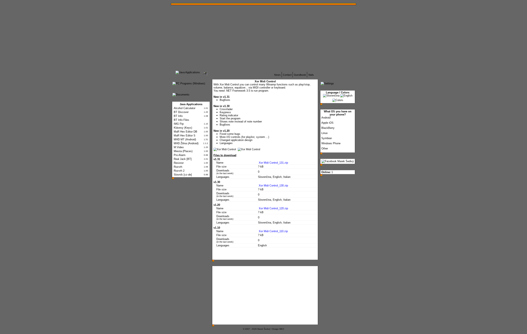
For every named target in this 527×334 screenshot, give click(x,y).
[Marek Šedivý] (338, 161)
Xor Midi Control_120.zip (273, 208)
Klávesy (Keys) (183, 127)
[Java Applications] (188, 72)
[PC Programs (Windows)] (189, 83)
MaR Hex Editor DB (185, 131)
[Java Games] (205, 75)
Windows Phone (330, 143)
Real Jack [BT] (183, 159)
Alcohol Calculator (184, 108)
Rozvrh (178, 166)
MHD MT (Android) (185, 139)
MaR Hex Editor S (184, 135)
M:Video (179, 147)
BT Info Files (181, 119)
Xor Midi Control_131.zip (273, 162)
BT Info (178, 116)
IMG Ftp (179, 123)
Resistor (179, 162)
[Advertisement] (305, 37)
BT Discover (181, 112)
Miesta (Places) (183, 151)
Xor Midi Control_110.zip (273, 231)
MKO (281, 329)
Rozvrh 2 (179, 170)
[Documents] (181, 94)
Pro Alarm (179, 155)
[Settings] (327, 83)
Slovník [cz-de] (183, 174)
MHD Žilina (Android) (186, 143)
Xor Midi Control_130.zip (273, 185)
